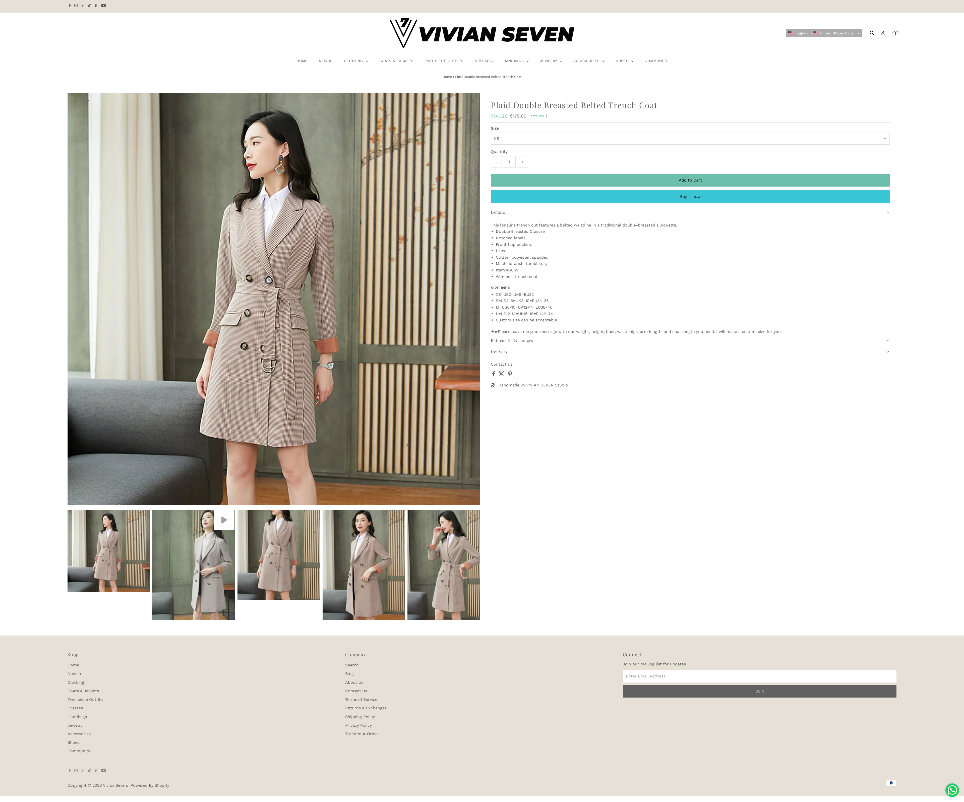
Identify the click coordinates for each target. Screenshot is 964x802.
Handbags (514, 61)
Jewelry (549, 61)
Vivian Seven (115, 785)
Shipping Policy (360, 716)
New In (326, 61)
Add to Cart (690, 180)
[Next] (88, 100)
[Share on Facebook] (494, 375)
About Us (354, 682)
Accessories (587, 61)
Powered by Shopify (150, 785)
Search (352, 665)
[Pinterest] (83, 6)
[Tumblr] (96, 6)
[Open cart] (893, 33)
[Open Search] (872, 33)
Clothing (354, 61)
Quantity (499, 151)
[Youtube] (103, 6)
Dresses (483, 61)
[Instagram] (76, 6)
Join (760, 691)
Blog (349, 673)
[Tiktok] (89, 6)
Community (656, 61)
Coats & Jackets (396, 61)
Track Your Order (361, 733)
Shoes (623, 61)
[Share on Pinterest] (510, 375)
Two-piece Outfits (444, 61)
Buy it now (690, 196)
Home (302, 61)
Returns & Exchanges (366, 708)
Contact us (501, 364)
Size (495, 128)
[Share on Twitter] (502, 375)
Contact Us (356, 691)
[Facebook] (70, 6)
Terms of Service (361, 699)
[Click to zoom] (471, 100)
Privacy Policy (358, 725)
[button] (824, 33)
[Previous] (75, 100)
